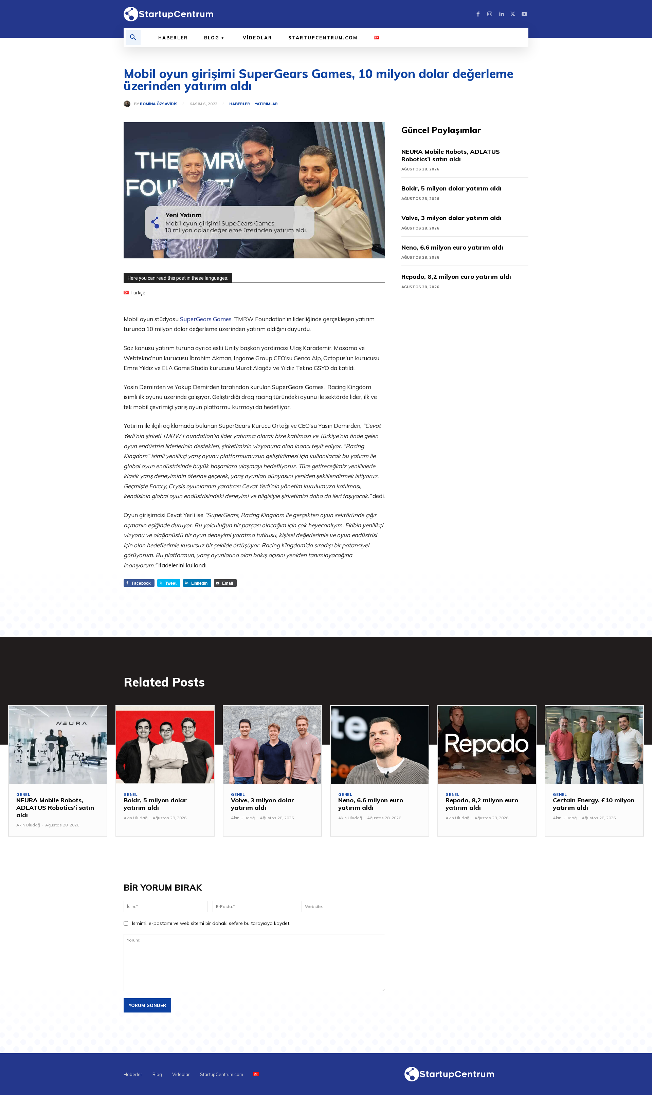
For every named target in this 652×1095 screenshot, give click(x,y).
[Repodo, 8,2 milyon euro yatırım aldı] (487, 745)
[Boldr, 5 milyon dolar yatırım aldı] (165, 745)
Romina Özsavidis (159, 104)
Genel (23, 795)
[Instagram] (490, 14)
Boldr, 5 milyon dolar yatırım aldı (451, 188)
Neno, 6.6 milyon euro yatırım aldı (452, 247)
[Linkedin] (501, 14)
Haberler (239, 104)
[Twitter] (513, 14)
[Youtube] (524, 14)
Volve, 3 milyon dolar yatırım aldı (451, 218)
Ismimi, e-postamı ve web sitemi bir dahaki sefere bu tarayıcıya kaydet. (211, 923)
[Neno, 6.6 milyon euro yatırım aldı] (380, 745)
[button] (133, 37)
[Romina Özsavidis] (129, 104)
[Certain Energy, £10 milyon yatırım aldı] (594, 745)
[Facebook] (478, 14)
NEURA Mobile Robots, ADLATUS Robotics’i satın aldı (450, 155)
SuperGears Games (206, 319)
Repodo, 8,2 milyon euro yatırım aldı (456, 276)
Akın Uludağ (28, 824)
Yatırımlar (266, 104)
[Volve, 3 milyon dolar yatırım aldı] (272, 745)
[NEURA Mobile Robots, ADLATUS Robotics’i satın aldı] (58, 745)
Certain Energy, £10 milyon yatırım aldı (593, 803)
